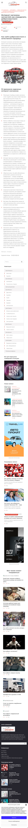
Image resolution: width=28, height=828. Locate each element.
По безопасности (10, 313)
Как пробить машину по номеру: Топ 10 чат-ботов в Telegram (13, 479)
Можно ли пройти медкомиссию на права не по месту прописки (13, 517)
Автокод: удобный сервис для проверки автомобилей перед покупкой (11, 605)
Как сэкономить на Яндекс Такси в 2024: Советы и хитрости (17, 415)
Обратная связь (5, 756)
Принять (14, 817)
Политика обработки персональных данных (11, 757)
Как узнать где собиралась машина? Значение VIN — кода (13, 504)
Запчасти (4, 251)
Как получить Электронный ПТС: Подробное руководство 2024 (16, 391)
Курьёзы (8, 276)
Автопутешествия (10, 286)
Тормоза (8, 300)
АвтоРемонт (9, 289)
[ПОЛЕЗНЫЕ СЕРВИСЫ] (14, 470)
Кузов (7, 297)
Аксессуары (9, 340)
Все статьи (3, 752)
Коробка (8, 295)
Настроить (14, 825)
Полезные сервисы (10, 351)
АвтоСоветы (9, 308)
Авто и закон (9, 335)
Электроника (9, 305)
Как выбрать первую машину (11, 672)
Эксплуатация (9, 321)
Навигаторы (9, 348)
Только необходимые (14, 821)
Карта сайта (4, 754)
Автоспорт (9, 273)
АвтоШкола (8, 332)
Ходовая (8, 302)
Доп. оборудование (11, 345)
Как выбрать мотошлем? (10, 651)
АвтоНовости (9, 270)
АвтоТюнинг (9, 324)
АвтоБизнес (9, 281)
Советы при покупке (7, 22)
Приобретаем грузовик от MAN (12, 694)
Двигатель (9, 292)
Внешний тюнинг (10, 326)
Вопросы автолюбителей (12, 311)
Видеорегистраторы (11, 343)
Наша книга (9, 337)
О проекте (3, 750)
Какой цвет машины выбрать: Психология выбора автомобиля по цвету (17, 403)
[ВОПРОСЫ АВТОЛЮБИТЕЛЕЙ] (14, 495)
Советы (9, 251)
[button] (26, 804)
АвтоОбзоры (9, 278)
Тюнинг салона (10, 329)
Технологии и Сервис (11, 284)
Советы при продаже (11, 318)
